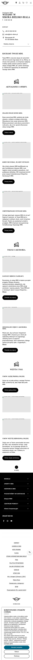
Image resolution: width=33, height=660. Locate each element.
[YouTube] (11, 521)
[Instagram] (7, 521)
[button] (19, 3)
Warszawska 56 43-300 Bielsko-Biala (11, 38)
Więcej (4, 292)
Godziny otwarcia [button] (9, 44)
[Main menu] (31, 3)
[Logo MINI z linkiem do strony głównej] (16, 599)
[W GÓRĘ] (16, 467)
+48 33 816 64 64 (10, 31)
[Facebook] (3, 521)
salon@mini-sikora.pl (11, 34)
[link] (16, 3)
